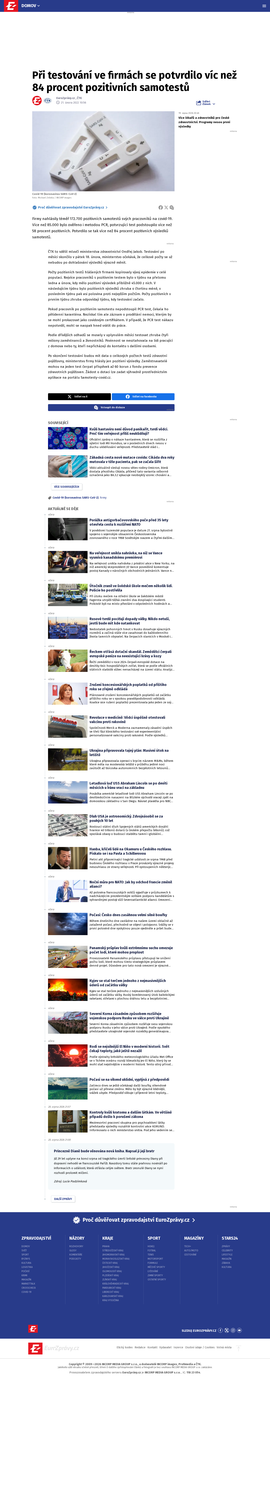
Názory (76, 1238)
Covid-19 (26, 1292)
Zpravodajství (36, 1238)
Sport (25, 1254)
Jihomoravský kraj (113, 1254)
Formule (153, 1263)
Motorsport (155, 1258)
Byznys (26, 1258)
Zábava (226, 1263)
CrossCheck (29, 1287)
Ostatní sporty (157, 1279)
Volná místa (224, 1347)
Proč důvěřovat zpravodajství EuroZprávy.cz (71, 207)
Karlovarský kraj (112, 1296)
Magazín (26, 1279)
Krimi (24, 1275)
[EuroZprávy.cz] (13, 6)
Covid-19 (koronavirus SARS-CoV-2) (76, 497)
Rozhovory (76, 1246)
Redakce (140, 1347)
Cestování (190, 1254)
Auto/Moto (191, 1250)
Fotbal (152, 1250)
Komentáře (75, 1254)
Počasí (25, 1271)
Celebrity (227, 1250)
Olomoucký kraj (112, 1271)
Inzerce (178, 1347)
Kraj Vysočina (110, 1300)
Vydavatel (165, 1347)
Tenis (151, 1254)
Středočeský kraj (112, 1250)
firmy (103, 497)
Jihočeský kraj (110, 1267)
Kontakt (152, 1347)
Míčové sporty (156, 1267)
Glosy (72, 1250)
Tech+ (187, 1246)
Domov (29, 5)
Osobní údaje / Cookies (200, 1347)
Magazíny (194, 1238)
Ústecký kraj (110, 1263)
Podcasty (75, 1258)
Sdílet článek (206, 102)
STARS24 (230, 1238)
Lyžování (153, 1271)
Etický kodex (125, 1347)
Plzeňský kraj (110, 1275)
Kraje (107, 1238)
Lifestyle (227, 1254)
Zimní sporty (155, 1275)
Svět (24, 1250)
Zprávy (226, 1246)
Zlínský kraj (109, 1279)
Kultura (26, 1263)
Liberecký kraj (110, 1292)
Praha (106, 1246)
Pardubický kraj (111, 1287)
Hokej (151, 1246)
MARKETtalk (28, 1283)
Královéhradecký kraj (115, 1283)
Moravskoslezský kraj (115, 1258)
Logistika (27, 1267)
